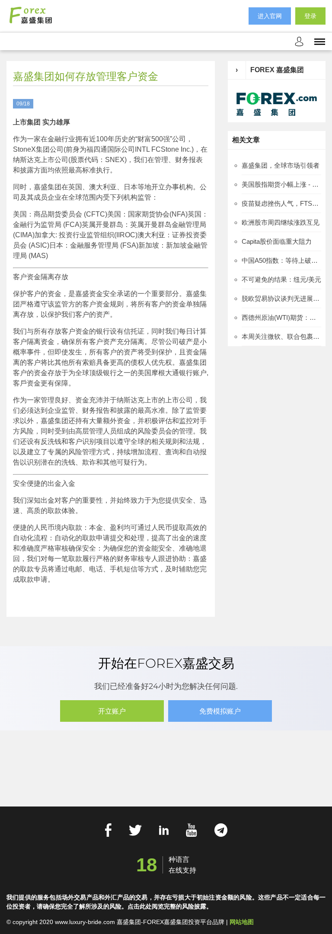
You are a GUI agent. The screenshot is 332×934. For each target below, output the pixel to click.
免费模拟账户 (220, 711)
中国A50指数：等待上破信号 (281, 260)
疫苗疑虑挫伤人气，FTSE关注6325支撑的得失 (281, 203)
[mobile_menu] (320, 41)
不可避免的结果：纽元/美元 (281, 279)
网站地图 (242, 921)
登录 (310, 16)
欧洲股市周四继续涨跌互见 (280, 222)
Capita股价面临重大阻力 (277, 241)
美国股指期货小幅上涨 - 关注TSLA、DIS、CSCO (281, 184)
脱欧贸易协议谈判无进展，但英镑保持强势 (281, 298)
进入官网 (270, 16)
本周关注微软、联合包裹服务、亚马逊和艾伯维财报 (281, 336)
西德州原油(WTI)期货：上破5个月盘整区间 (281, 317)
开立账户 (112, 711)
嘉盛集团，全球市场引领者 (280, 165)
